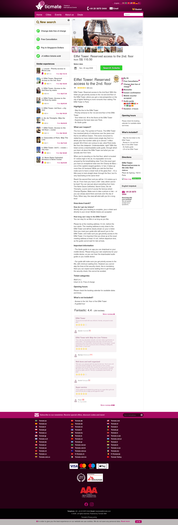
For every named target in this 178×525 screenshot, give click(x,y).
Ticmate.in (114, 445)
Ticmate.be (43, 442)
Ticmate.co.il (43, 439)
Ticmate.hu (79, 433)
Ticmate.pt (114, 430)
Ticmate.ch (43, 451)
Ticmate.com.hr (80, 448)
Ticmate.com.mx (80, 457)
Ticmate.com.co (44, 457)
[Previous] (88, 32)
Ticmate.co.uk (116, 436)
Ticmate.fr (42, 427)
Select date (78, 64)
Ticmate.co (43, 454)
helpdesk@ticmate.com (103, 511)
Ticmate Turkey (116, 457)
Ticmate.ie (78, 436)
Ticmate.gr (78, 442)
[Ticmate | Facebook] (86, 504)
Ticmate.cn (79, 439)
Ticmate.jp (42, 436)
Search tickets (111, 68)
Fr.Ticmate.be (115, 454)
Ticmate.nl (114, 424)
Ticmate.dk (79, 421)
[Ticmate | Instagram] (92, 504)
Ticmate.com (115, 421)
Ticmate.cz (42, 433)
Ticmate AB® (102, 513)
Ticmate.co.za (115, 448)
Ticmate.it (114, 427)
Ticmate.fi (78, 430)
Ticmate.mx (115, 451)
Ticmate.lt (114, 442)
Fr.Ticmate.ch (79, 454)
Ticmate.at (42, 445)
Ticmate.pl (42, 430)
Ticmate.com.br (80, 445)
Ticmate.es (43, 424)
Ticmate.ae (43, 448)
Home (39, 14)
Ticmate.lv (114, 433)
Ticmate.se (43, 421)
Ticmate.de (79, 424)
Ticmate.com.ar (116, 439)
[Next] (127, 32)
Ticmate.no (79, 427)
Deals (80, 14)
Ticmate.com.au (80, 451)
